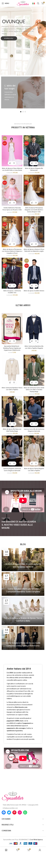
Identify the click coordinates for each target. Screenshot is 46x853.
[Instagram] (20, 812)
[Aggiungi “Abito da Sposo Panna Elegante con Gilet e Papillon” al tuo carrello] (32, 463)
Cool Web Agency (36, 839)
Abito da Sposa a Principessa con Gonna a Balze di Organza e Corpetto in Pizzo (12, 251)
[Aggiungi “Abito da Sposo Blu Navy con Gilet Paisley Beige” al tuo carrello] (10, 424)
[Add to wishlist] (14, 163)
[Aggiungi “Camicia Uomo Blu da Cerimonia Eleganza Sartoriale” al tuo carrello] (32, 424)
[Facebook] (4, 812)
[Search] (38, 3)
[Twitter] (9, 812)
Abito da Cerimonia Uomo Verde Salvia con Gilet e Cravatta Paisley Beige (34, 389)
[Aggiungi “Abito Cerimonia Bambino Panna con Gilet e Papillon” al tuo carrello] (10, 383)
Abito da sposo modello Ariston (34, 291)
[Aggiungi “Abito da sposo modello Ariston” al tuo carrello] (32, 286)
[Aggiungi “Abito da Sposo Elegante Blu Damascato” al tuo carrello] (32, 163)
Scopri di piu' (9, 38)
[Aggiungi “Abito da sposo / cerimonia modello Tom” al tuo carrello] (10, 286)
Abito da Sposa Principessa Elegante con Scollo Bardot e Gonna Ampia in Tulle (34, 209)
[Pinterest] (14, 812)
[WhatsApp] (25, 812)
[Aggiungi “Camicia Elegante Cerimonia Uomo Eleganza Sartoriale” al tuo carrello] (10, 463)
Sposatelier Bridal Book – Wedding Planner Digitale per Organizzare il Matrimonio (12, 348)
